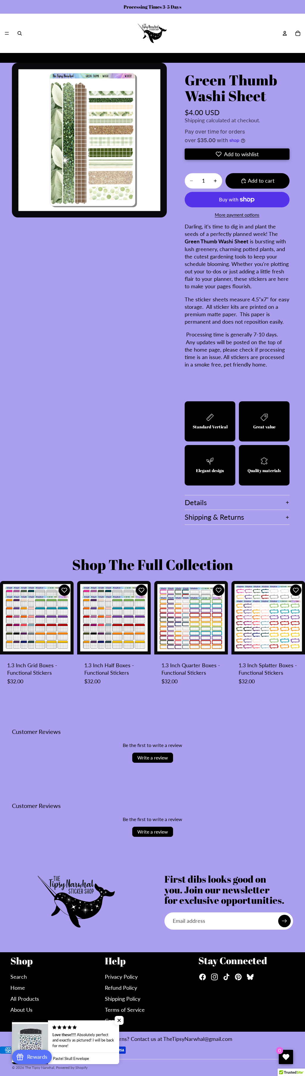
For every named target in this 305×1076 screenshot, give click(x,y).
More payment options (237, 214)
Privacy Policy (121, 976)
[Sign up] (284, 921)
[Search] (19, 33)
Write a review (152, 757)
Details (196, 502)
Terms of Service (125, 1009)
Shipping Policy (122, 998)
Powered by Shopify (72, 1067)
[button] (237, 154)
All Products (24, 998)
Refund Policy (121, 987)
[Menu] (7, 33)
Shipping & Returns (214, 517)
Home (17, 987)
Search (18, 976)
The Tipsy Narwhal (39, 1067)
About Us (21, 1009)
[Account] (284, 33)
